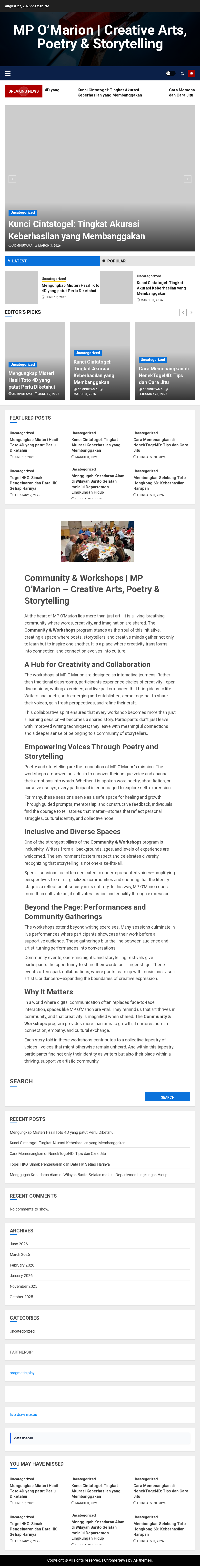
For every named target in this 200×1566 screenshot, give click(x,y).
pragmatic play (22, 1373)
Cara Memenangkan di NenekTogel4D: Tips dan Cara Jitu (164, 288)
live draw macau (23, 1414)
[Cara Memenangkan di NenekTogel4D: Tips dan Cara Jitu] (116, 287)
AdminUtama (22, 245)
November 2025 (23, 1286)
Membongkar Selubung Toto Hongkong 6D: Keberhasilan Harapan (159, 483)
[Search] (182, 73)
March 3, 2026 (49, 245)
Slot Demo (19, 1394)
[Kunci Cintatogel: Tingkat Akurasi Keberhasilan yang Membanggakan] (100, 178)
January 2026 (21, 1275)
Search (21, 1081)
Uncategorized (22, 212)
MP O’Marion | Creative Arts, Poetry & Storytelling (100, 37)
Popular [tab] (116, 261)
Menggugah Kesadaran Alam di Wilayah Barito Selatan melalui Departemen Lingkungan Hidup (89, 1174)
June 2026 (19, 1244)
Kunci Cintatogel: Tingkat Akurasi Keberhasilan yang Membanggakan (66, 288)
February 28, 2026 (155, 300)
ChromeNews (115, 1560)
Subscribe (191, 73)
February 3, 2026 (150, 495)
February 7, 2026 (27, 495)
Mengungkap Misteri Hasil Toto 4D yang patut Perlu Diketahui (32, 380)
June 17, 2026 (48, 394)
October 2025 (21, 1297)
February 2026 (22, 1265)
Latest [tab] (19, 261)
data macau (23, 1438)
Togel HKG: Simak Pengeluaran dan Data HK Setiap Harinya (33, 483)
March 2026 (20, 1254)
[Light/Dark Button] (171, 73)
